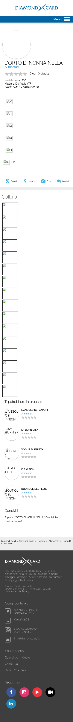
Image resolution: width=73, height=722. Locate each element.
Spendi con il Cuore (17, 657)
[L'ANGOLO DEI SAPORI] (12, 419)
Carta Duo (11, 663)
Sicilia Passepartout (17, 670)
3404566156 (31, 87)
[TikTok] (50, 692)
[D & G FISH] (12, 472)
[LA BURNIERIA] (12, 432)
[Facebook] (11, 692)
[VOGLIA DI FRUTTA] (12, 459)
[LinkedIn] (11, 704)
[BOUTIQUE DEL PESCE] (12, 498)
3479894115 (12, 87)
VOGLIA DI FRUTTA (32, 449)
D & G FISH (27, 469)
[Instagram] (24, 692)
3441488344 (22, 632)
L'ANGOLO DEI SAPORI (34, 410)
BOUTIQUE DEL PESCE (34, 489)
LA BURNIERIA (29, 430)
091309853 (21, 619)
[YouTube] (37, 692)
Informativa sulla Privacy (17, 591)
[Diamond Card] (36, 12)
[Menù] (67, 19)
